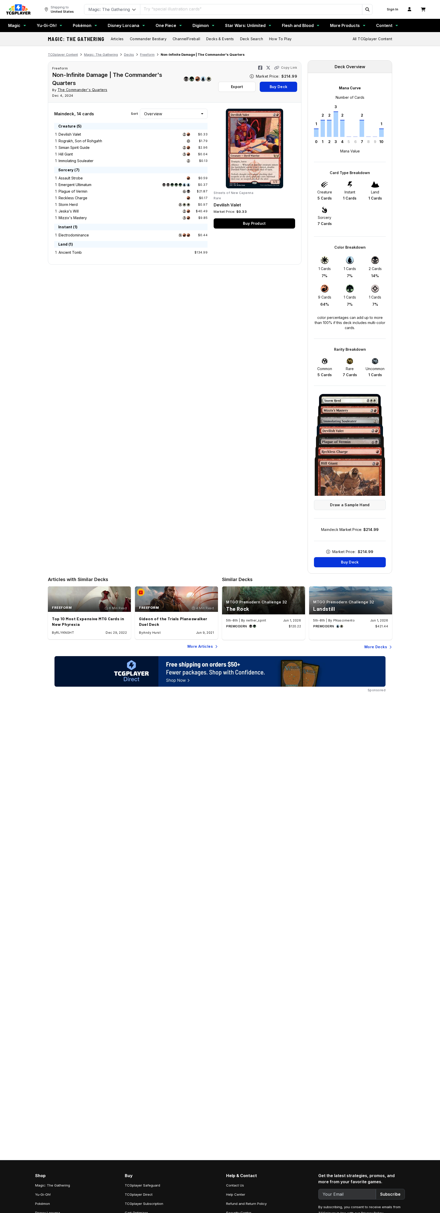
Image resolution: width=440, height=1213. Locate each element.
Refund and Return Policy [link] (246, 1204)
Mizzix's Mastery (73, 218)
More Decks (375, 647)
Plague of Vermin (73, 191)
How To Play (280, 39)
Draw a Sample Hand (349, 505)
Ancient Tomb (70, 252)
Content (384, 25)
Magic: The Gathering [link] (52, 1185)
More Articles (200, 646)
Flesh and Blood (298, 25)
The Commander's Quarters (82, 90)
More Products (345, 25)
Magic (14, 25)
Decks (129, 55)
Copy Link (289, 67)
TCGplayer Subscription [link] (144, 1204)
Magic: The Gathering (76, 39)
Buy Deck (278, 86)
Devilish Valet (70, 134)
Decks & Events (220, 39)
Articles (117, 39)
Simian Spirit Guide (74, 147)
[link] (18, 9)
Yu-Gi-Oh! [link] (43, 1194)
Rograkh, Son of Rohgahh (80, 141)
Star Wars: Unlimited (245, 25)
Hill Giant (66, 154)
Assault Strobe (71, 178)
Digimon (201, 25)
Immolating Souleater (76, 161)
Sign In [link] (392, 9)
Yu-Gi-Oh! (47, 25)
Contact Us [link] (235, 1185)
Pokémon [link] (42, 1204)
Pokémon (82, 25)
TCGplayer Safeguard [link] (142, 1185)
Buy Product (254, 223)
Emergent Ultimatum (75, 184)
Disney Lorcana (123, 25)
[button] (367, 9)
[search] (251, 9)
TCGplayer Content (63, 55)
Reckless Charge (73, 198)
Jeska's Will (69, 211)
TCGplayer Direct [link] (139, 1194)
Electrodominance (74, 235)
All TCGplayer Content (372, 39)
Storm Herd (68, 204)
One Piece (166, 25)
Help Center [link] (235, 1194)
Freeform (147, 55)
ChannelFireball (186, 39)
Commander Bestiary (148, 39)
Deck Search (251, 39)
